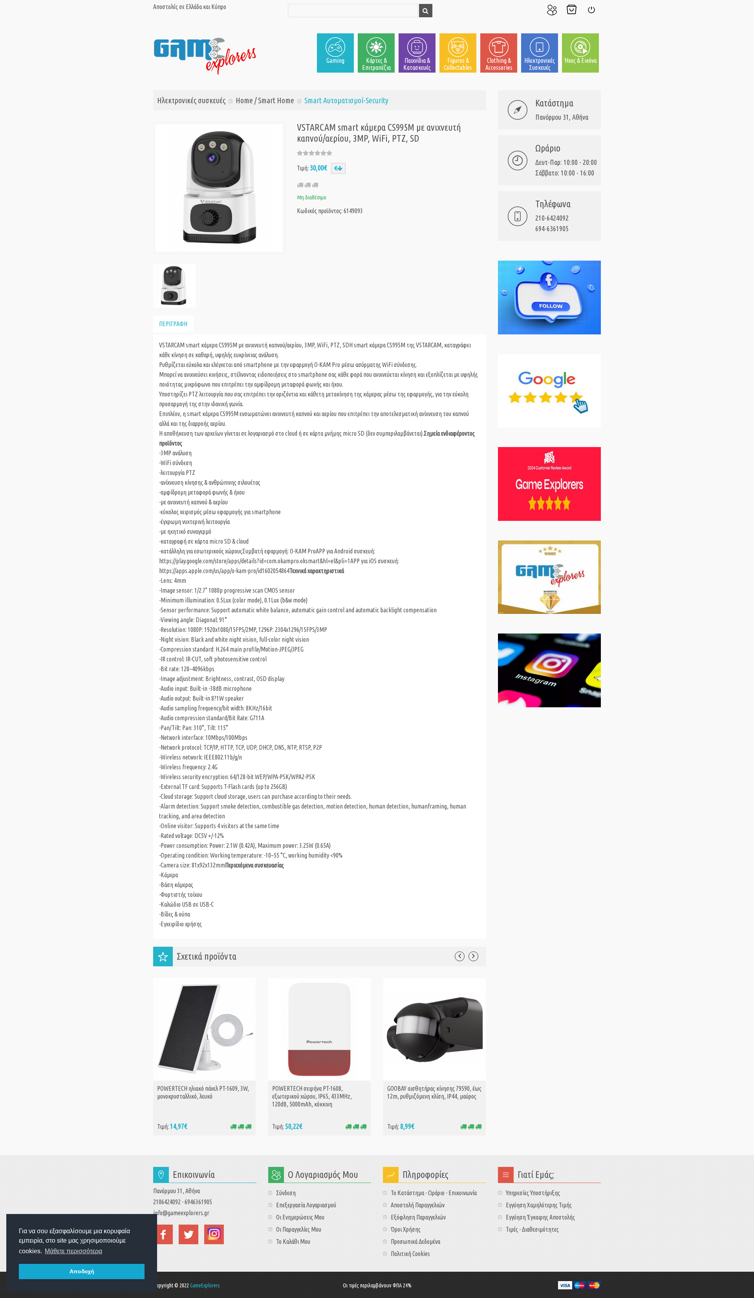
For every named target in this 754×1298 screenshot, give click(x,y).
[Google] (549, 391)
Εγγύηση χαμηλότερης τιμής (539, 1205)
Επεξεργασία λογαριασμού (306, 1205)
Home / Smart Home (265, 100)
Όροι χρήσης (406, 1229)
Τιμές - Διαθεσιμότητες (532, 1229)
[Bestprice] (549, 484)
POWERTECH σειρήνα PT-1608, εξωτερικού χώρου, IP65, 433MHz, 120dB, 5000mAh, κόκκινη (312, 1096)
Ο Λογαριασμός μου (552, 10)
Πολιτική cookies (410, 1253)
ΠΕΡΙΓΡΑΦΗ (173, 323)
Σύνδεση (591, 10)
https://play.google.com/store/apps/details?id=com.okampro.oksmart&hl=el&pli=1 (254, 560)
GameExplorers (205, 1285)
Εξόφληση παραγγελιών (418, 1217)
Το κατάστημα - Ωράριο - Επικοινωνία (434, 1192)
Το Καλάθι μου (571, 10)
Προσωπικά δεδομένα (415, 1241)
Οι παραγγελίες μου (298, 1229)
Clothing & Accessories (498, 64)
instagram (214, 1234)
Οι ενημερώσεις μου (300, 1217)
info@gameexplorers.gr (181, 1212)
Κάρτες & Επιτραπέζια (376, 64)
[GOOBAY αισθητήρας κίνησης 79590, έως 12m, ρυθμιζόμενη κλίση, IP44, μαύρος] (434, 1028)
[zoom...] (174, 284)
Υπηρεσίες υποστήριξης (533, 1192)
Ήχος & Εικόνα (580, 60)
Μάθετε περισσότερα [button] (73, 1251)
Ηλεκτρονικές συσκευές (539, 64)
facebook (163, 1234)
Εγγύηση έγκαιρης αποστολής (540, 1217)
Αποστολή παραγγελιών (418, 1205)
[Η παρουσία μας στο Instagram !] (549, 670)
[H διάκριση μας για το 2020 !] (549, 577)
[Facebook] (549, 297)
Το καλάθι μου (293, 1241)
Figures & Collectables (458, 64)
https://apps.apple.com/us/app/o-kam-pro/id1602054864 (224, 570)
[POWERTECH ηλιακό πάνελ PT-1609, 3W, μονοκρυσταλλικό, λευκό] (204, 1028)
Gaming (335, 60)
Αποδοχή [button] (82, 1271)
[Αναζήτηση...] (425, 10)
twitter (188, 1234)
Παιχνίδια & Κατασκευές (417, 64)
